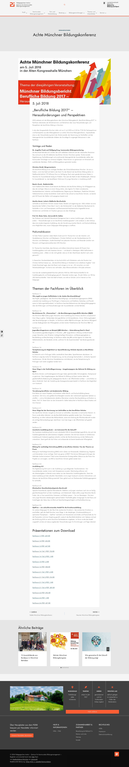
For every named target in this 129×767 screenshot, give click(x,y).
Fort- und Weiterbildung (52, 13)
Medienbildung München (20, 759)
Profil (23, 12)
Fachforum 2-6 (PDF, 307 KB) (41, 603)
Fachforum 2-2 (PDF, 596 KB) (41, 593)
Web (33, 757)
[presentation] (32, 641)
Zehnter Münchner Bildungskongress (60, 656)
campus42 (34, 759)
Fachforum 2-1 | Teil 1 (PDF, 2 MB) (42, 572)
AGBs (100, 728)
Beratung (61, 13)
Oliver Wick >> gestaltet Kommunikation (38, 762)
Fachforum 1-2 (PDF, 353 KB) (41, 541)
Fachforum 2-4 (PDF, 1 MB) (40, 598)
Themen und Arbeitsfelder (91, 13)
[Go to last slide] (21, 649)
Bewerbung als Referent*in (84, 731)
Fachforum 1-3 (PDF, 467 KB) (41, 546)
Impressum (102, 731)
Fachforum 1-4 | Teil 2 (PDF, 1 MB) (42, 556)
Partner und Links (81, 734)
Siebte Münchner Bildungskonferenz (41, 613)
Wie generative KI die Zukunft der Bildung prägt (96, 656)
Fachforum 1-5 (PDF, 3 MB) (40, 562)
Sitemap (78, 737)
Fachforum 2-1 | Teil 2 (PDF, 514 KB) (43, 577)
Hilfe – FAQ (57, 731)
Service (102, 13)
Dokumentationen (64, 30)
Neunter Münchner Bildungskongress (87, 613)
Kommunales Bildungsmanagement (36, 13)
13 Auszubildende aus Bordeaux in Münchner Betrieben (29, 658)
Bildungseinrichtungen (76, 13)
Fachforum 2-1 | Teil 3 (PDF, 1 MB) (42, 582)
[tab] (62, 667)
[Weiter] (108, 649)
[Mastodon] (117, 754)
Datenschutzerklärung (105, 734)
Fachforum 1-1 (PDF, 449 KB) (41, 536)
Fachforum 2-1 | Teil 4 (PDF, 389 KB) (43, 588)
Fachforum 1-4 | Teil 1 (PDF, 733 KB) (43, 551)
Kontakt (78, 740)
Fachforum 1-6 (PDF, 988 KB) (41, 567)
